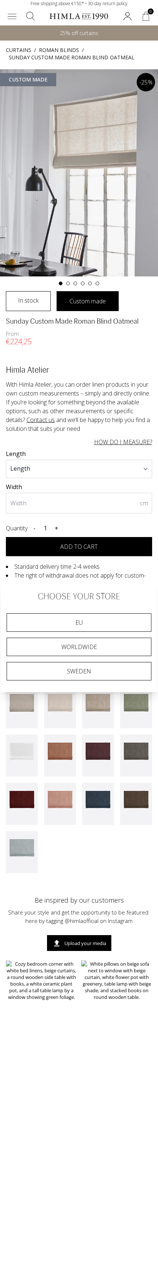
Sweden (79, 671)
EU (79, 622)
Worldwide (79, 647)
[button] (12, 16)
